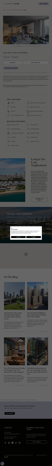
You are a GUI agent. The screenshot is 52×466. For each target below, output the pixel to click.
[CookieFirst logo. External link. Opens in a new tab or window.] (11, 228)
